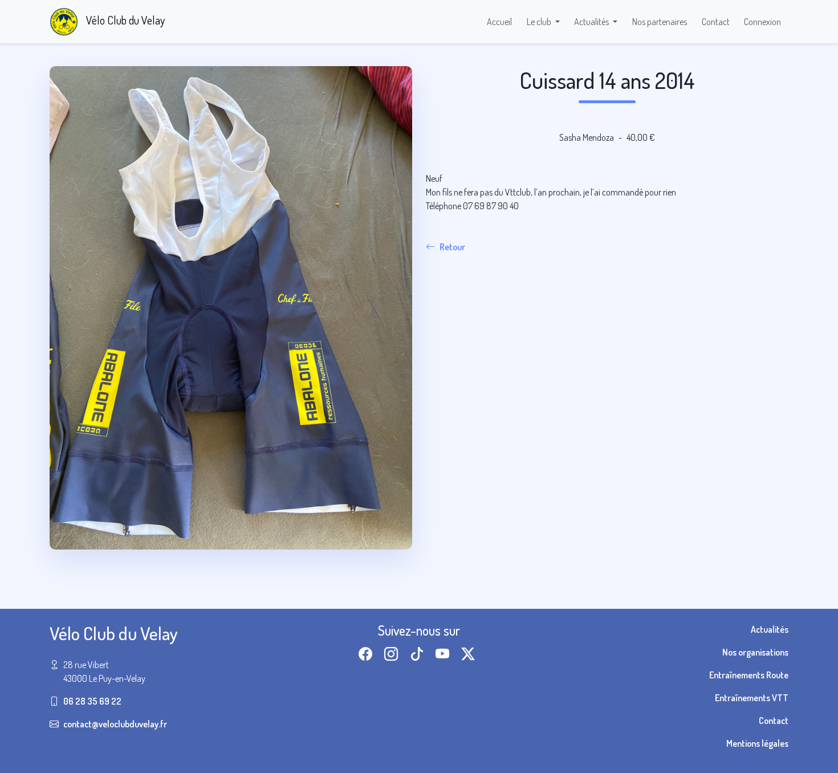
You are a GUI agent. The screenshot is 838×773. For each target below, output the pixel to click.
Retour (452, 247)
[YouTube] (445, 653)
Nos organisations (755, 652)
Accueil (499, 21)
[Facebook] (368, 653)
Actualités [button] (592, 21)
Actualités (769, 629)
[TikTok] (419, 653)
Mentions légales (757, 743)
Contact (716, 21)
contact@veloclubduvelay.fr (115, 724)
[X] (470, 653)
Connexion (762, 21)
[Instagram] (393, 653)
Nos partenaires (659, 21)
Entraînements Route (748, 675)
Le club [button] (540, 21)
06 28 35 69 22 (92, 701)
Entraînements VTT (751, 697)
